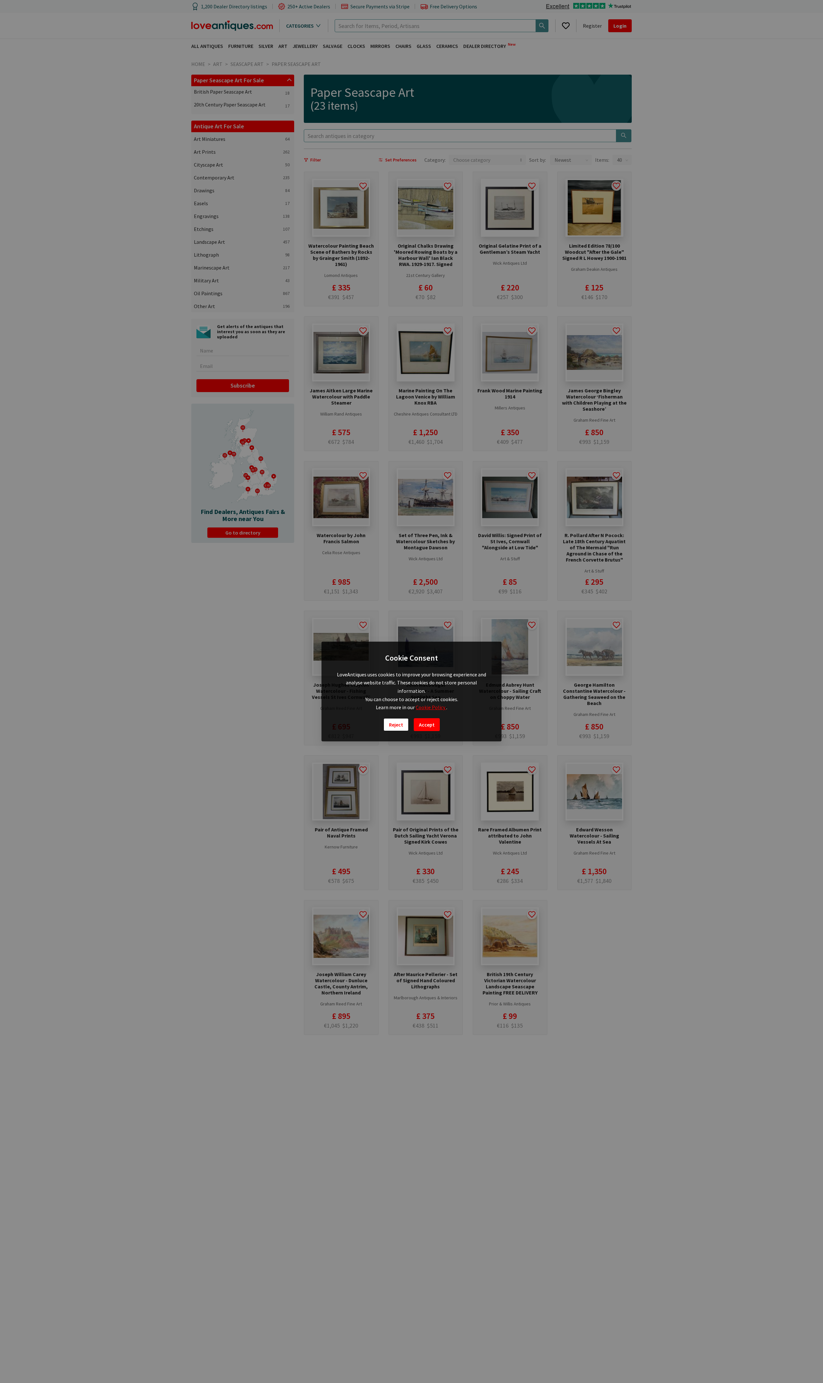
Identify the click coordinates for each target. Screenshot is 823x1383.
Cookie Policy (431, 707)
